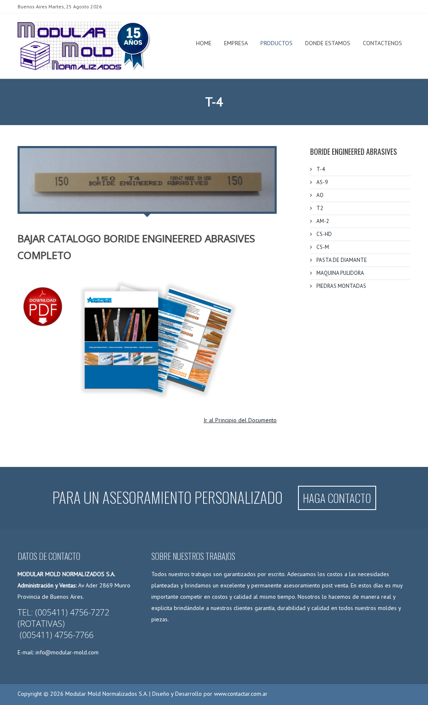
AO (320, 195)
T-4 (320, 169)
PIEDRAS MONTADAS (341, 286)
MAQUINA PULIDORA (340, 273)
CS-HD (324, 234)
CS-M (322, 247)
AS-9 (322, 182)
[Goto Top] (398, 691)
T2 (319, 208)
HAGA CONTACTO (337, 498)
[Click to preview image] (147, 180)
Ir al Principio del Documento (240, 420)
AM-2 (322, 221)
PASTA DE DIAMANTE (341, 260)
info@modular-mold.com (67, 652)
